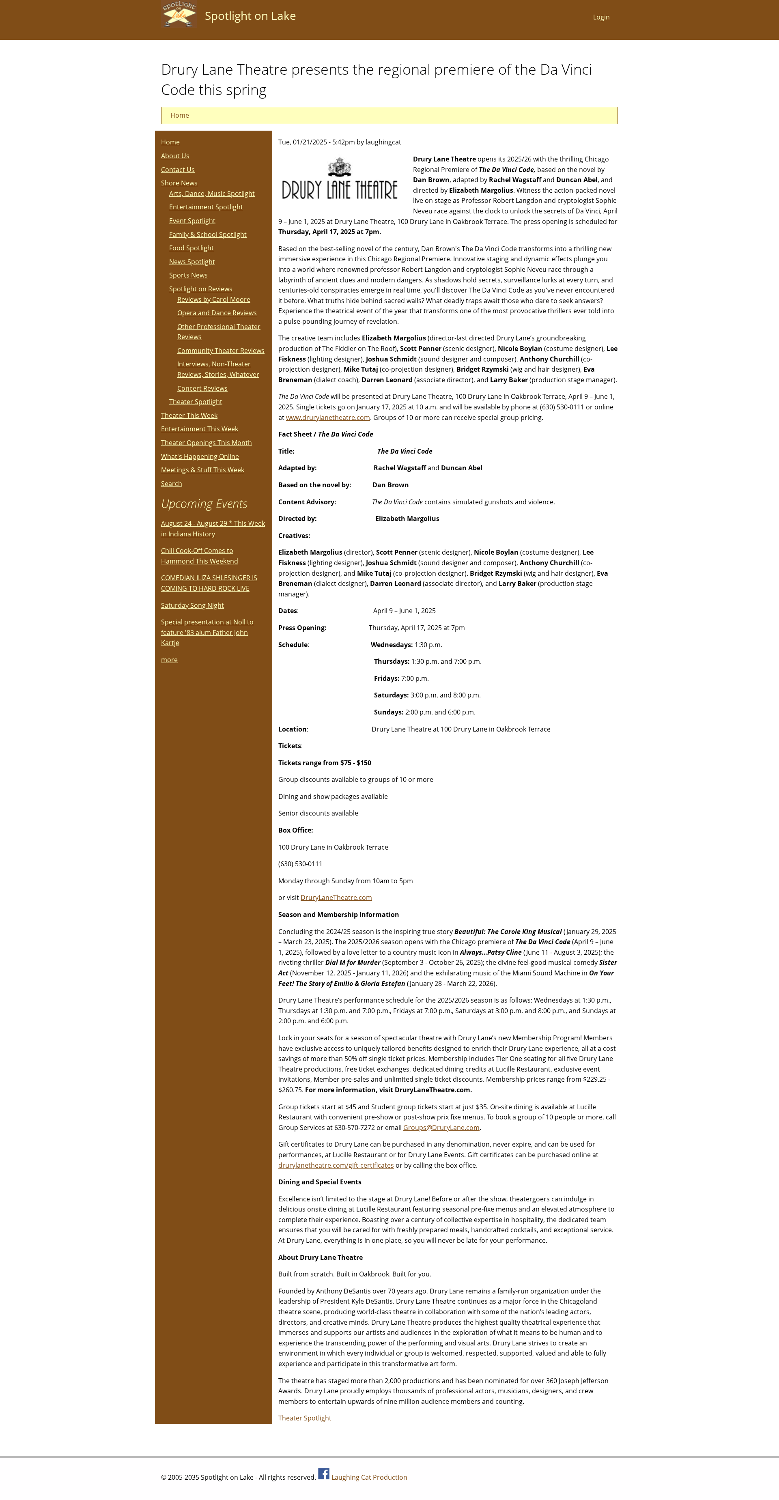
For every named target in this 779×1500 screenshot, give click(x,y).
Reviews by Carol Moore (213, 299)
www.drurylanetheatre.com (328, 417)
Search (171, 483)
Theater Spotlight (304, 1418)
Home (179, 115)
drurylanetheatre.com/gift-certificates (336, 1165)
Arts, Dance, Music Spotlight (212, 193)
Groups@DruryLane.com (441, 1127)
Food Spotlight (191, 247)
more (169, 659)
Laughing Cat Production (369, 1477)
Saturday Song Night (192, 605)
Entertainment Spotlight (206, 206)
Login (601, 17)
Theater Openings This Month (206, 442)
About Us (175, 155)
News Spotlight (192, 261)
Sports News (188, 275)
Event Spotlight (192, 220)
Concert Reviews (202, 388)
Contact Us (178, 169)
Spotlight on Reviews (200, 288)
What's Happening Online (200, 456)
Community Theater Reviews (221, 350)
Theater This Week (189, 415)
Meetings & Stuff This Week (202, 469)
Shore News (179, 183)
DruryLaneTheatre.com (336, 897)
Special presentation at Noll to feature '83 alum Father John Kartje (207, 632)
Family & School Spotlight (208, 234)
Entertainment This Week (199, 428)
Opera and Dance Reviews (217, 312)
